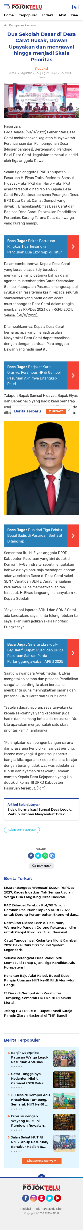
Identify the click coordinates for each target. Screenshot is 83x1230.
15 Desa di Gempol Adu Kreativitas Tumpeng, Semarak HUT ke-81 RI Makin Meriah (30, 1100)
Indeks (47, 15)
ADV (62, 15)
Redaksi (25, 1208)
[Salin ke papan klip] (52, 856)
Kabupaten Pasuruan (22, 829)
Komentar (44, 866)
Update (57, 411)
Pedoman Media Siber (48, 1208)
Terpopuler (28, 15)
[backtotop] (42, 1178)
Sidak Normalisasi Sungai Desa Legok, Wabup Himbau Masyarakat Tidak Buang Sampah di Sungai (40, 811)
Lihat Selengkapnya (40, 1160)
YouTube (60, 1204)
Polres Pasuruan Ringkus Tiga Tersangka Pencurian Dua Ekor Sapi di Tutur (34, 246)
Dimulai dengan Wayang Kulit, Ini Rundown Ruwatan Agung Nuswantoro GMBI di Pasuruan (27, 1121)
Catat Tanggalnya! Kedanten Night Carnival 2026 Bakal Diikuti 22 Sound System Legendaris (27, 1078)
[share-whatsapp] (45, 856)
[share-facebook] (31, 856)
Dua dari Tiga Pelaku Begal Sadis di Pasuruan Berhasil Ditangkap (34, 535)
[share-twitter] (38, 856)
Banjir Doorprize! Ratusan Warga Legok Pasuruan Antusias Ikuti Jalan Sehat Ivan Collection (29, 1057)
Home (9, 15)
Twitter (51, 1204)
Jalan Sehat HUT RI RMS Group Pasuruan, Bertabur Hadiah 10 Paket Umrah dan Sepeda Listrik (29, 1142)
